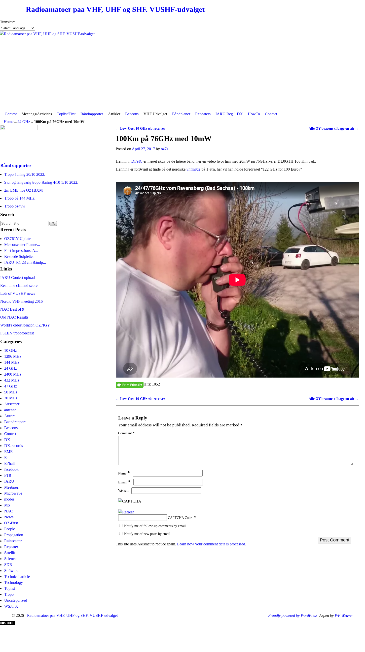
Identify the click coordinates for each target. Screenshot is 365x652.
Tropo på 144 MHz (19, 198)
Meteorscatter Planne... (22, 244)
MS (7, 505)
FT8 (7, 475)
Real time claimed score (18, 285)
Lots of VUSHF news (17, 293)
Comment (126, 433)
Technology (13, 582)
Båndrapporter (91, 114)
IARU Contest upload (17, 277)
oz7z (164, 149)
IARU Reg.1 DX (229, 114)
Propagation (13, 535)
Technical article (17, 576)
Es (6, 457)
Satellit (9, 553)
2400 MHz (12, 374)
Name (124, 473)
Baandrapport (15, 422)
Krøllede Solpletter (19, 256)
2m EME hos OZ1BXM (23, 190)
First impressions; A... (21, 250)
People (9, 529)
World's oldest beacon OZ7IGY (25, 325)
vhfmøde (193, 169)
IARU (9, 481)
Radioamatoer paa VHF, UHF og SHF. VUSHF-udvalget (115, 9)
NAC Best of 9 (12, 309)
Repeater (11, 547)
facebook (11, 469)
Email (124, 482)
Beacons (132, 114)
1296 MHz (12, 356)
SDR (8, 565)
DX (7, 440)
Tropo (9, 594)
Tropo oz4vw (14, 206)
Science (10, 559)
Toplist (9, 588)
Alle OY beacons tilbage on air (334, 128)
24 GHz (23, 121)
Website (123, 491)
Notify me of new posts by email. (147, 534)
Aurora (9, 416)
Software (11, 570)
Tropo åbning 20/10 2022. (24, 174)
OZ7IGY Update (17, 239)
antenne (10, 410)
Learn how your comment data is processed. (211, 544)
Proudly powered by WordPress (292, 615)
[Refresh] (126, 512)
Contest (11, 114)
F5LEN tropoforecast (17, 333)
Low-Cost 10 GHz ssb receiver (140, 128)
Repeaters (203, 114)
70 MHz (10, 398)
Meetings (11, 487)
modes (9, 499)
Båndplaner (181, 114)
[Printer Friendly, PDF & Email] (130, 384)
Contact (271, 114)
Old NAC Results (14, 317)
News (8, 517)
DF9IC (137, 161)
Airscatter (11, 404)
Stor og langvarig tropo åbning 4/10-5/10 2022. (41, 182)
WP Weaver (344, 615)
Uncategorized (15, 600)
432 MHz (11, 380)
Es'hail (9, 463)
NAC (8, 511)
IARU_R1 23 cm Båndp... (25, 262)
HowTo (254, 114)
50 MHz (10, 392)
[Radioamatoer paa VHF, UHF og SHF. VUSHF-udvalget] (182, 70)
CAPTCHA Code (180, 518)
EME (8, 451)
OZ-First (11, 523)
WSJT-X (11, 606)
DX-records (13, 446)
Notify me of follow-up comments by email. (155, 526)
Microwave (13, 493)
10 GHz (10, 350)
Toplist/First (66, 114)
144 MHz (11, 362)
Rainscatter (13, 541)
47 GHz (10, 386)
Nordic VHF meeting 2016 (21, 301)
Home (8, 121)
